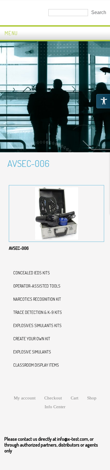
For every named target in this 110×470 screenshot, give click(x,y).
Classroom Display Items (36, 365)
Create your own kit (31, 338)
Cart (74, 398)
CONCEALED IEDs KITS (31, 272)
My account (24, 398)
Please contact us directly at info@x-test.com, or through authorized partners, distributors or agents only (51, 445)
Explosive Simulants (32, 351)
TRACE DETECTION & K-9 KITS (37, 312)
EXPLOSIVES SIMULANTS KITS (37, 325)
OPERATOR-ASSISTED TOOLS (36, 285)
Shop (92, 398)
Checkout (53, 398)
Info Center (55, 406)
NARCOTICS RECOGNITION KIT (37, 299)
